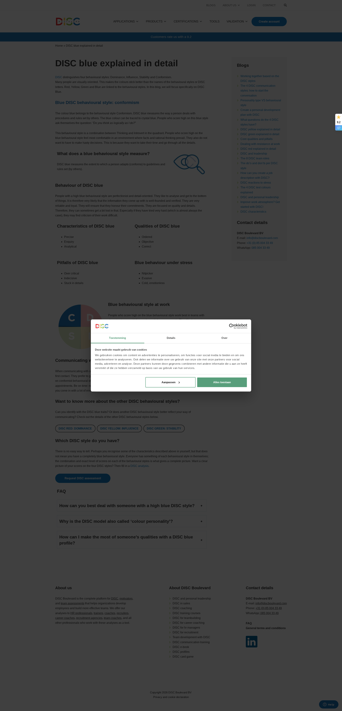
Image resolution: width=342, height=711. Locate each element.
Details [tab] (171, 337)
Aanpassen (168, 382)
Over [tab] (224, 337)
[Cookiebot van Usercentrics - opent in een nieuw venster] (231, 326)
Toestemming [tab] (117, 337)
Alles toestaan (222, 382)
